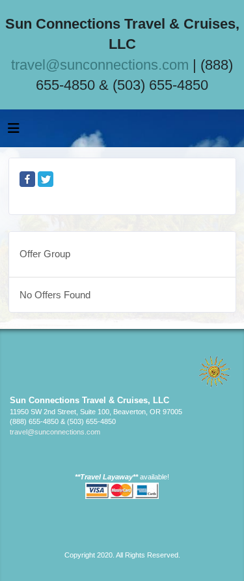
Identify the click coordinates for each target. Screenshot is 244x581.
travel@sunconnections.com (100, 65)
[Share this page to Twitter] (45, 179)
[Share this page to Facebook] (27, 179)
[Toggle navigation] (13, 131)
